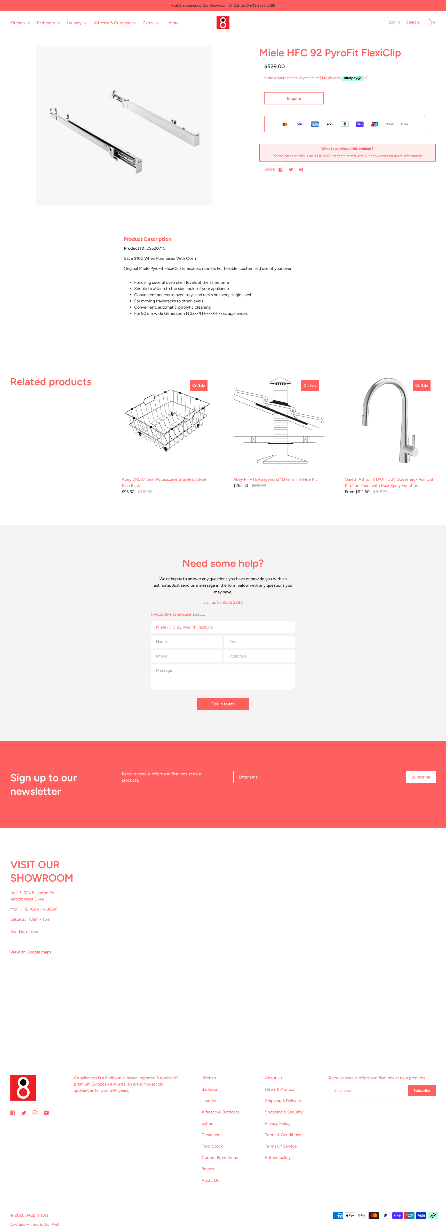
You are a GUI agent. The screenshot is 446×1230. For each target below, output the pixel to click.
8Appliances (36, 1215)
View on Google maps (30, 952)
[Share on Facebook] (280, 169)
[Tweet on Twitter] (291, 169)
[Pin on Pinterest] (301, 169)
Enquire (294, 98)
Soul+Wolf (51, 1224)
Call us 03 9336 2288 (223, 602)
